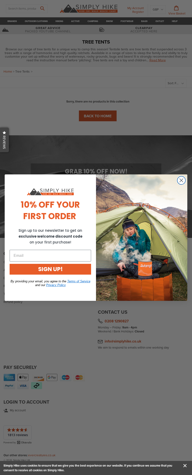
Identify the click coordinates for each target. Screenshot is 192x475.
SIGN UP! (50, 269)
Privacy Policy (56, 285)
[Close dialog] (181, 180)
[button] (4, 140)
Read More (72, 470)
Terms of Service (78, 281)
